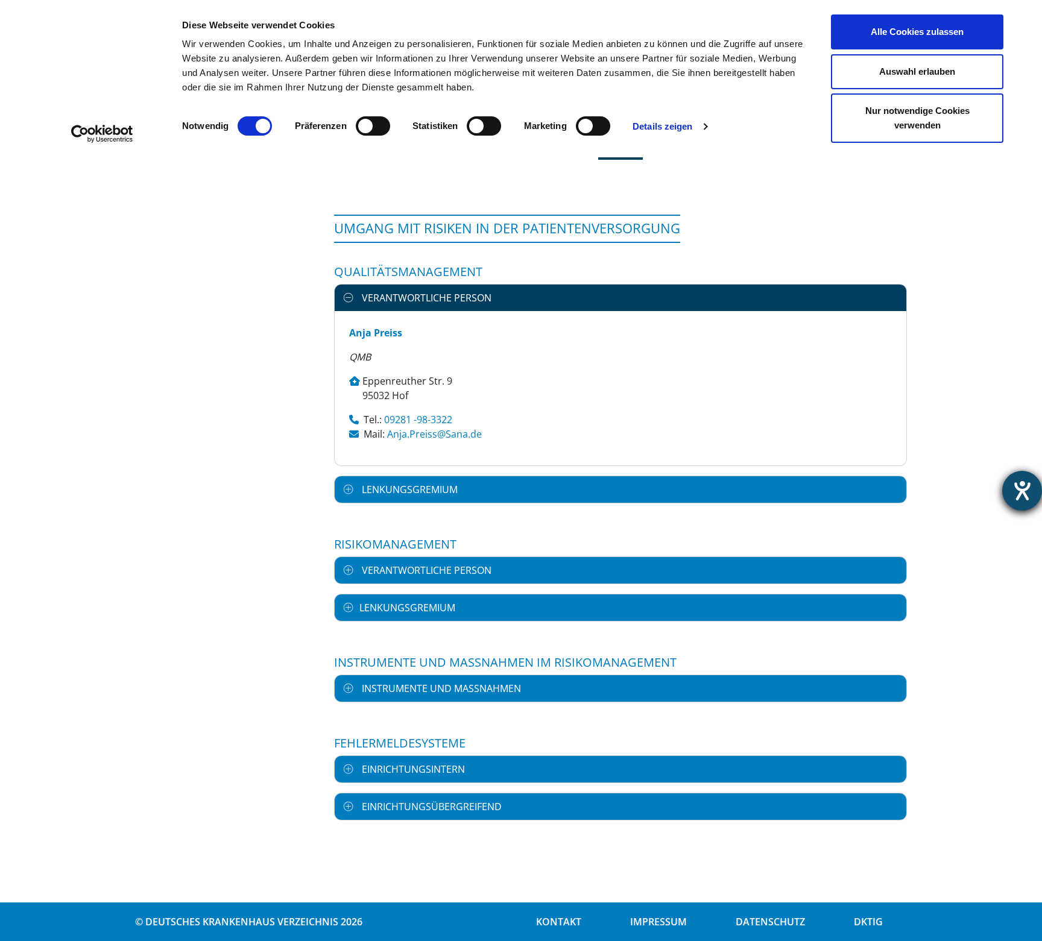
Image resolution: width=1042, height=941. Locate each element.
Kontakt (558, 922)
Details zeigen (662, 126)
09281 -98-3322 (418, 419)
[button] (620, 298)
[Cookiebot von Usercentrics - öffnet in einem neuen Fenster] (102, 134)
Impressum (658, 922)
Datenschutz (770, 922)
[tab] (620, 298)
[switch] (373, 126)
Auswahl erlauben (917, 71)
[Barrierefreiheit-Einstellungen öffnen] (1022, 491)
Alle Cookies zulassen (917, 32)
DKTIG (868, 922)
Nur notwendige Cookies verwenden (917, 117)
